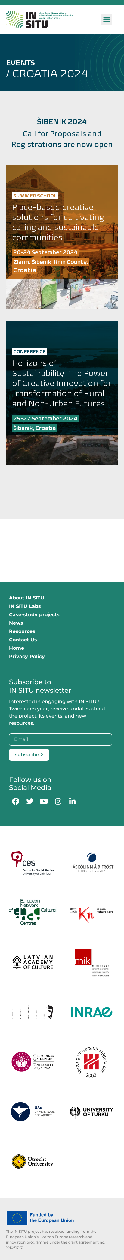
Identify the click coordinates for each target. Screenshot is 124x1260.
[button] (107, 19)
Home (16, 648)
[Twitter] (29, 801)
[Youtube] (43, 801)
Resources (22, 631)
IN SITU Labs (25, 606)
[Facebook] (15, 801)
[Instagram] (58, 801)
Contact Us (23, 640)
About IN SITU (26, 598)
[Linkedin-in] (72, 801)
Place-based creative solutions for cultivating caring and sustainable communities (58, 222)
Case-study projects (34, 614)
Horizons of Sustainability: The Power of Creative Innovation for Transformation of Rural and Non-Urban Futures (62, 383)
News (16, 623)
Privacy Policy (27, 656)
